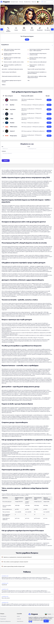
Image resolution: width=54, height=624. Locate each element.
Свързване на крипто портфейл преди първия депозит (12, 58)
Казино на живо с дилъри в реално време (36, 69)
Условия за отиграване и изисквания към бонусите (12, 65)
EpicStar (12, 104)
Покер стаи (34, 1)
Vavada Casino (13, 100)
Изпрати (5, 160)
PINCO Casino (13, 126)
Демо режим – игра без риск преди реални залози (12, 69)
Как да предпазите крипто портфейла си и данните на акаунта (37, 73)
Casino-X (12, 131)
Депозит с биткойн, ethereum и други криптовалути (38, 58)
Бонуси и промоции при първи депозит (38, 61)
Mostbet (12, 122)
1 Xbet (11, 118)
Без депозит (3, 618)
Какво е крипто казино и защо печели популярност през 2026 (12, 50)
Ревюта (3, 84)
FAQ (28, 80)
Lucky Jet (19, 618)
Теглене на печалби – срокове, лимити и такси (14, 61)
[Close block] (52, 45)
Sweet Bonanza (20, 621)
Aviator (18, 616)
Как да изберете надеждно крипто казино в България (11, 81)
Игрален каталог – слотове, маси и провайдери (37, 65)
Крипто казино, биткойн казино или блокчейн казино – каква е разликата (40, 50)
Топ (45, 620)
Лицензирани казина (14, 1)
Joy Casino (12, 109)
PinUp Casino (13, 135)
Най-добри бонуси (27, 1)
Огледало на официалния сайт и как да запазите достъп (12, 54)
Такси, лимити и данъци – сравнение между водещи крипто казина (37, 77)
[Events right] (52, 29)
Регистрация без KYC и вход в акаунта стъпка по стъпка (38, 54)
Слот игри (21, 1)
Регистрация (3, 616)
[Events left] (1, 29)
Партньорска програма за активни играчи (11, 76)
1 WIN (11, 114)
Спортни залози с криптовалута (9, 72)
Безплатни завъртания (5, 621)
